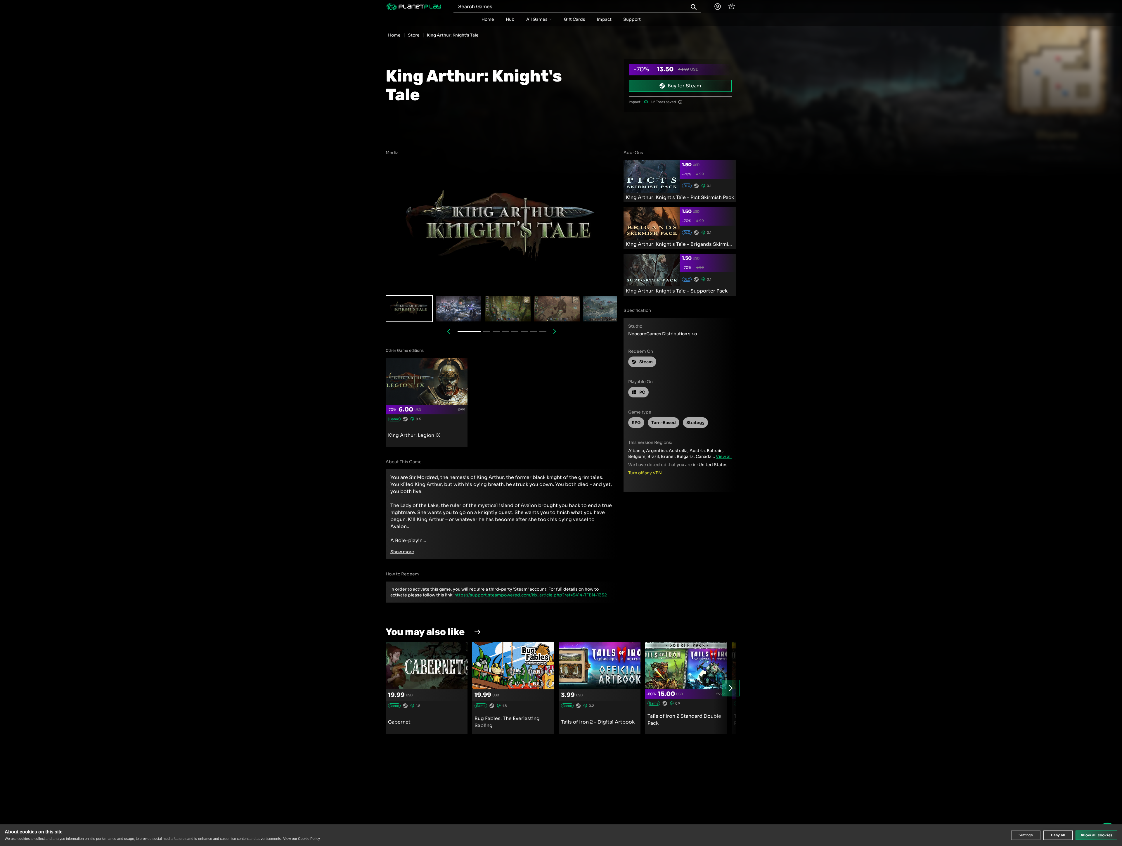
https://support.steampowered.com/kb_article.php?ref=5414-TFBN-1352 (530, 595)
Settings (1026, 835)
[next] (731, 688)
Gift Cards (574, 19)
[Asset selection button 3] (557, 308)
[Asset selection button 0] (409, 308)
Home (488, 19)
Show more (402, 551)
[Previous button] (449, 331)
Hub (510, 19)
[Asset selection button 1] (458, 308)
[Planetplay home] (414, 6)
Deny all (1058, 835)
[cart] (731, 6)
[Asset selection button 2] (507, 308)
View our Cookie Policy (301, 839)
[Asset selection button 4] (606, 308)
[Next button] (554, 331)
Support (632, 19)
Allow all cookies (1096, 835)
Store (414, 35)
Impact (604, 19)
